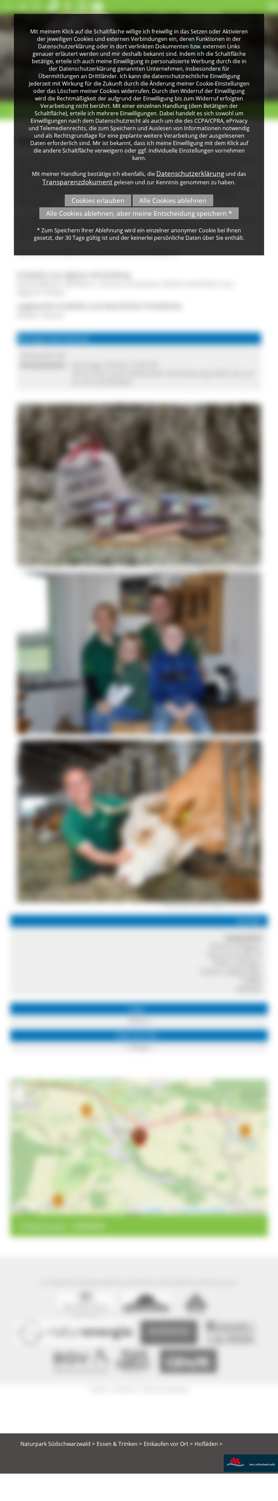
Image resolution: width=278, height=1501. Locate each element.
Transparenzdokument (77, 182)
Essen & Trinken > (119, 1444)
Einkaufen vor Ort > (168, 1444)
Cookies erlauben (98, 200)
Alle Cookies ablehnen (172, 200)
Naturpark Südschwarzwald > (57, 1444)
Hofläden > (208, 1444)
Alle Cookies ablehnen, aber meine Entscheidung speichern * (139, 213)
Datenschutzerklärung (190, 173)
